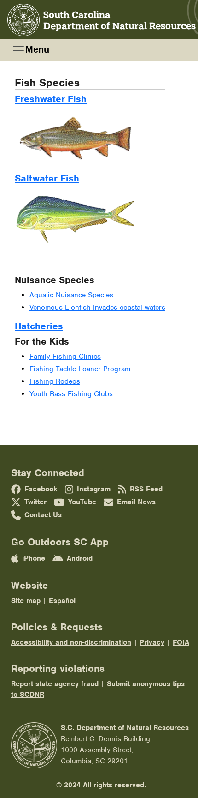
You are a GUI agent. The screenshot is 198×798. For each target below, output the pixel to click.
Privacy (152, 642)
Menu (37, 49)
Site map (27, 600)
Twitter (35, 502)
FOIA (181, 642)
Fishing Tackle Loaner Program (79, 369)
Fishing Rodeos (54, 381)
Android (80, 558)
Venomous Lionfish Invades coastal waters (97, 307)
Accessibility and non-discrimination (71, 642)
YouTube (82, 502)
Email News (136, 502)
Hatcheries (39, 326)
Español (62, 600)
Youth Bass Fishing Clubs (71, 394)
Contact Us (43, 515)
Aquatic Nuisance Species (71, 295)
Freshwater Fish (51, 99)
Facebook (41, 489)
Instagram (94, 489)
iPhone (33, 558)
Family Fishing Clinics (65, 356)
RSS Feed (146, 489)
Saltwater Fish (47, 178)
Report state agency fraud (55, 684)
